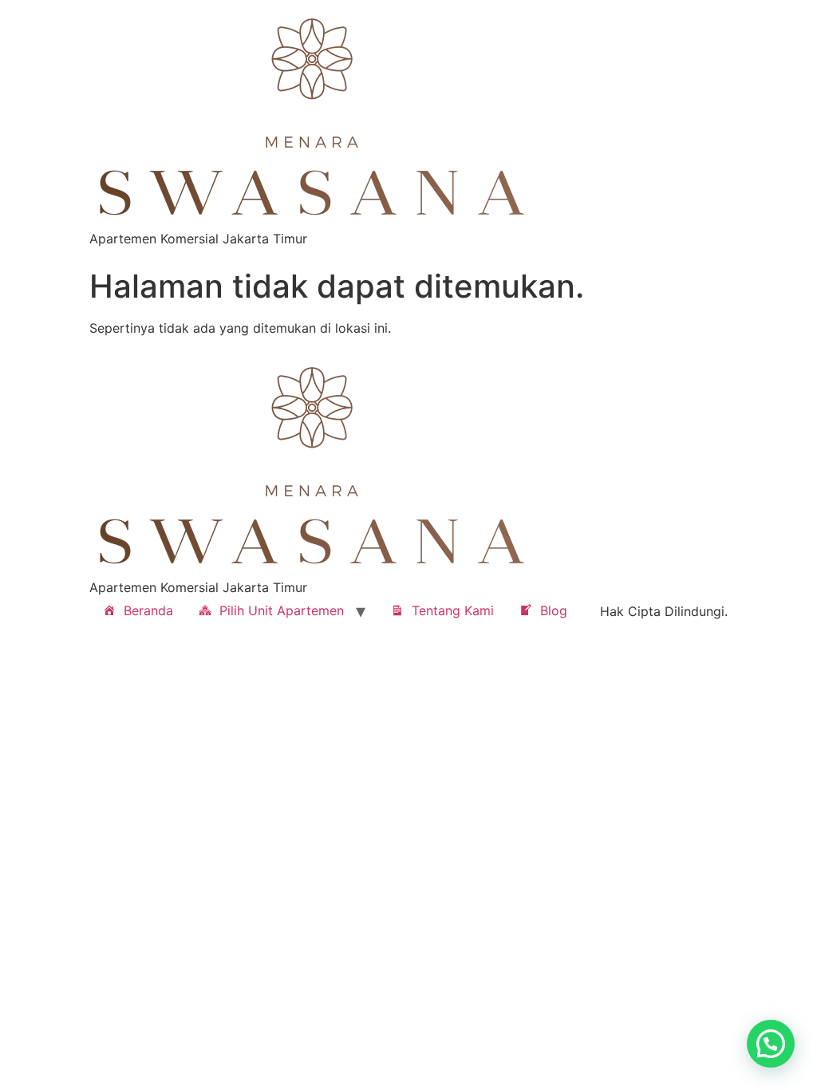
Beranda (148, 610)
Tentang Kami (453, 610)
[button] (771, 1044)
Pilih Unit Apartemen (281, 610)
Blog (553, 610)
